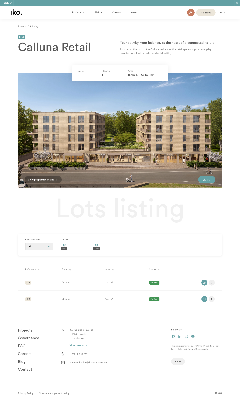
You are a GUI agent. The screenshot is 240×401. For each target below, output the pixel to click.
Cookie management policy (54, 393)
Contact (25, 369)
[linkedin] (180, 336)
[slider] (64, 245)
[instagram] (186, 336)
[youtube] (193, 336)
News (133, 12)
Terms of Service (195, 349)
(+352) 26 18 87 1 (78, 354)
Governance (28, 338)
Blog (22, 362)
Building (33, 26)
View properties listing (41, 179)
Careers (116, 12)
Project (22, 26)
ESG (22, 346)
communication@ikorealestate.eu (88, 362)
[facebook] (173, 336)
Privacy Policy (177, 349)
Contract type (32, 240)
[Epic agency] (218, 393)
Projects (25, 330)
